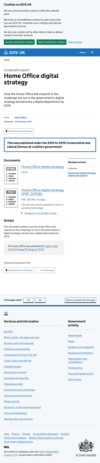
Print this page (47, 270)
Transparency (75, 367)
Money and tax (12, 401)
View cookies (75, 42)
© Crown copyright (86, 454)
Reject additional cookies (51, 42)
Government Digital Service (18, 441)
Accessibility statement (45, 433)
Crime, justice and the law (17, 360)
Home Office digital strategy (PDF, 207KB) (42, 192)
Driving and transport (15, 372)
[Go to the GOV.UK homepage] (14, 52)
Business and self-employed (19, 343)
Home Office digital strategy (42, 167)
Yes (30, 300)
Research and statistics (80, 352)
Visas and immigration (15, 413)
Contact (65, 433)
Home (6, 59)
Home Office (21, 117)
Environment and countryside (19, 389)
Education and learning (16, 378)
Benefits (8, 331)
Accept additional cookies (19, 42)
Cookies (26, 433)
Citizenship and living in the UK (20, 354)
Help (6, 433)
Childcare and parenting (17, 349)
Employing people (13, 383)
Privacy (15, 433)
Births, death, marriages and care (21, 337)
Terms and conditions (15, 437)
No (42, 300)
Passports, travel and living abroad (22, 407)
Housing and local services (18, 395)
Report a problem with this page (80, 300)
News (71, 341)
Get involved (74, 379)
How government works (80, 373)
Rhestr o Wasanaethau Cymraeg (46, 437)
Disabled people (12, 366)
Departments (75, 335)
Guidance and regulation (81, 347)
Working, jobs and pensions (18, 418)
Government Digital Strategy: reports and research (82, 174)
